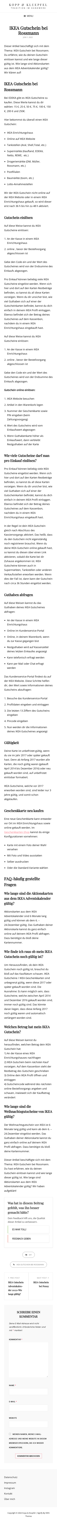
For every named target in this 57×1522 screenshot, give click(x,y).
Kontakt (8, 1493)
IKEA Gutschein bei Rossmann (30, 1264)
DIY (30, 1255)
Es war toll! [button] (19, 1229)
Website (13, 1418)
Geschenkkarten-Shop (17, 832)
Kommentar (15, 1339)
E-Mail (13, 1401)
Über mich (9, 1499)
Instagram (9, 1488)
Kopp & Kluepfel (28, 5)
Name (12, 1385)
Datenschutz (10, 1477)
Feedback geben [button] (21, 1238)
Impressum (10, 1482)
